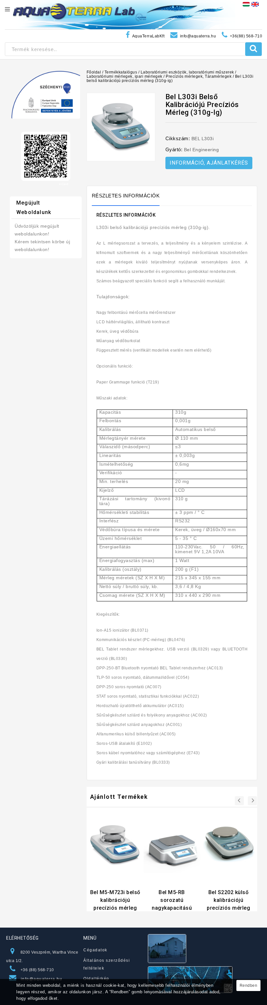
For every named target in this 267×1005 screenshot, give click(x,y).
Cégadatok (95, 950)
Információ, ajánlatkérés (209, 163)
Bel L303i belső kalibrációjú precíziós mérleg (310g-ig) (170, 78)
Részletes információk (126, 195)
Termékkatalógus (121, 72)
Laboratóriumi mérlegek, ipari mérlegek (124, 76)
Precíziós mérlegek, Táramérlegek (199, 76)
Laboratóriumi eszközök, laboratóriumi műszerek (187, 72)
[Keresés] (253, 49)
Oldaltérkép (96, 978)
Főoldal (94, 72)
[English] (255, 4)
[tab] (129, 196)
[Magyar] (246, 4)
